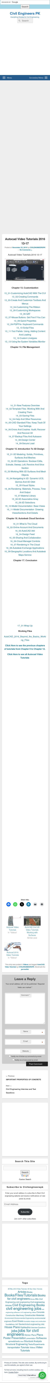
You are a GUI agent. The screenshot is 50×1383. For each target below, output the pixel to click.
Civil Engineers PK (25, 13)
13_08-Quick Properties (25, 320)
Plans (40, 1334)
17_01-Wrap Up (25, 625)
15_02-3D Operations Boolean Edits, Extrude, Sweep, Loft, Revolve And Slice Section (25, 464)
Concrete (40, 1312)
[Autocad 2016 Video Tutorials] (12, 946)
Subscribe (25, 1211)
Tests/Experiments (36, 1344)
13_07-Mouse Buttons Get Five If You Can (25, 317)
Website (25, 1051)
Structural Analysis (33, 1341)
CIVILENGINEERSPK (37, 247)
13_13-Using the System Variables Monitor (25, 341)
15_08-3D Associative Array (25, 499)
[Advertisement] (25, 50)
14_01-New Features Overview (25, 405)
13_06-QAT (25, 313)
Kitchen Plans (30, 1335)
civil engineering (23, 1302)
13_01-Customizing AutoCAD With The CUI (25, 293)
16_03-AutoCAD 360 (25, 530)
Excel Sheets (17, 1321)
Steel (21, 1341)
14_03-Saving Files (25, 415)
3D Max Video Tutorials (34, 1289)
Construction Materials (34, 1315)
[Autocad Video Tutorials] (12, 921)
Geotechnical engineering (29, 1324)
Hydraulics (25, 1327)
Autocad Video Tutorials (12, 928)
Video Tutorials (10, 967)
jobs (14, 1330)
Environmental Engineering (24, 1318)
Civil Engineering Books (28, 1305)
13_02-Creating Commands (25, 296)
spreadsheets (14, 1341)
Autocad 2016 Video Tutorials (12, 953)
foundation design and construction (35, 1321)
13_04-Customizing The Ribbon (25, 307)
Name (25, 1031)
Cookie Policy (13, 1372)
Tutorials (25, 1347)
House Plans (12, 1327)
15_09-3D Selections (25, 502)
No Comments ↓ (26, 250)
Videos (25, 964)
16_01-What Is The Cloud (25, 523)
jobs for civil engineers (23, 1332)
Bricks (32, 1299)
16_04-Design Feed (25, 534)
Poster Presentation (14, 1338)
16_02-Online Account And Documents (25, 527)
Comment (25, 995)
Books (29, 1292)
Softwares (41, 1338)
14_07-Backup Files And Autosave (25, 436)
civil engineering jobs (23, 1308)
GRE (42, 1324)
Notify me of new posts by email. (26, 1060)
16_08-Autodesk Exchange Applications (25, 547)
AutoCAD (41, 964)
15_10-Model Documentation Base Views (25, 505)
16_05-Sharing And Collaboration (25, 537)
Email (25, 1041)
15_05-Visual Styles (25, 485)
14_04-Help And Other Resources (25, 419)
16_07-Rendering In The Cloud (25, 544)
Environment (9, 1318)
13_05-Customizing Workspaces (25, 310)
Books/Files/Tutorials (21, 1294)
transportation (13, 1347)
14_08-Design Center (25, 439)
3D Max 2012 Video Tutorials (17, 1289)
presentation (31, 1338)
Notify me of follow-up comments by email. (26, 1056)
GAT (16, 1324)
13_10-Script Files (25, 327)
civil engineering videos (28, 1312)
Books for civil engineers (26, 1297)
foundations (10, 1324)
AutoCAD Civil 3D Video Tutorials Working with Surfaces (32, 931)
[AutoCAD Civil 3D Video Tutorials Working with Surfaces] (32, 921)
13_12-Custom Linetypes (25, 338)
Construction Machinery (15, 1315)
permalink (25, 969)
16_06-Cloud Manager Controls (25, 541)
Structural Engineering (17, 1344)
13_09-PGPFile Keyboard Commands (25, 324)
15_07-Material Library (25, 495)
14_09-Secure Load (25, 443)
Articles (22, 1292)
